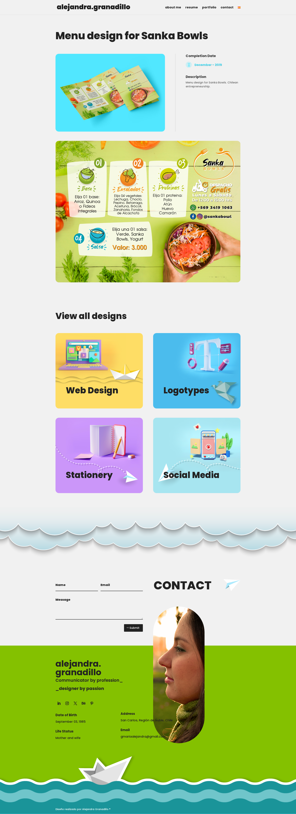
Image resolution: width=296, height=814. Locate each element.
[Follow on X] (75, 703)
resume (191, 7)
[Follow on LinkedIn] (59, 703)
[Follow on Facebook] (123, 702)
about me (173, 7)
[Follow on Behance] (83, 703)
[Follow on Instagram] (67, 703)
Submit (134, 628)
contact (227, 7)
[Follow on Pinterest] (91, 703)
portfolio (209, 7)
